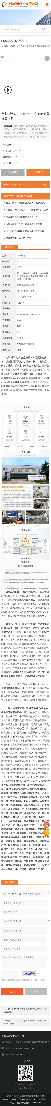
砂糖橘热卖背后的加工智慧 (18, 238)
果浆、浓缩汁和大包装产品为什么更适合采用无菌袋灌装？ (27, 203)
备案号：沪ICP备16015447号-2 (24, 1099)
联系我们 (38, 172)
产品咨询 (12, 172)
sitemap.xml (36, 1103)
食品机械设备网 (23, 1103)
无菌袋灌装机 (43, 46)
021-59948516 (46, 825)
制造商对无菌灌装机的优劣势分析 (22, 217)
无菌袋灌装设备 (27, 46)
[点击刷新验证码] (29, 973)
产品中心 (14, 46)
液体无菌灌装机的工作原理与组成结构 (24, 224)
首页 (6, 46)
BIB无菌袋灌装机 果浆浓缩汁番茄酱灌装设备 (27, 231)
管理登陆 (41, 1099)
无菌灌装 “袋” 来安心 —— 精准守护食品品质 (27, 210)
